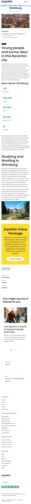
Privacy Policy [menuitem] (20, 499)
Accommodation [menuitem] (6, 430)
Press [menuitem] (3, 404)
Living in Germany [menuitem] (6, 440)
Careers (10, 5)
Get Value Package (15, 259)
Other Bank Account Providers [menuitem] (9, 426)
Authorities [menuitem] (4, 466)
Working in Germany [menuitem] (7, 444)
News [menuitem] (3, 468)
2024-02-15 (4, 275)
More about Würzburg (8, 35)
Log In (19, 5)
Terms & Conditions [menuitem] (11, 499)
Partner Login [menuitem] (5, 409)
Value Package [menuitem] (5, 416)
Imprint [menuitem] (3, 499)
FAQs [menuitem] (3, 456)
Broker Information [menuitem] (6, 501)
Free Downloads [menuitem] (6, 463)
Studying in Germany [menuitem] (7, 442)
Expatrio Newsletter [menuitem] (6, 461)
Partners (15, 5)
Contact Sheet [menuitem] (5, 482)
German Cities (5, 269)
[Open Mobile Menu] (28, 2)
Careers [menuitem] (3, 402)
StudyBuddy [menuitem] (5, 428)
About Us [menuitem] (4, 400)
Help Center (4, 5)
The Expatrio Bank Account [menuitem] (8, 423)
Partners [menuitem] (4, 407)
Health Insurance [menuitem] (6, 421)
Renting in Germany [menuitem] (6, 447)
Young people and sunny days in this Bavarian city (13, 34)
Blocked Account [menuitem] (6, 419)
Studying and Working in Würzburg (10, 37)
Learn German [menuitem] (5, 433)
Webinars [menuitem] (4, 459)
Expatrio (12, 11)
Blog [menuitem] (3, 454)
